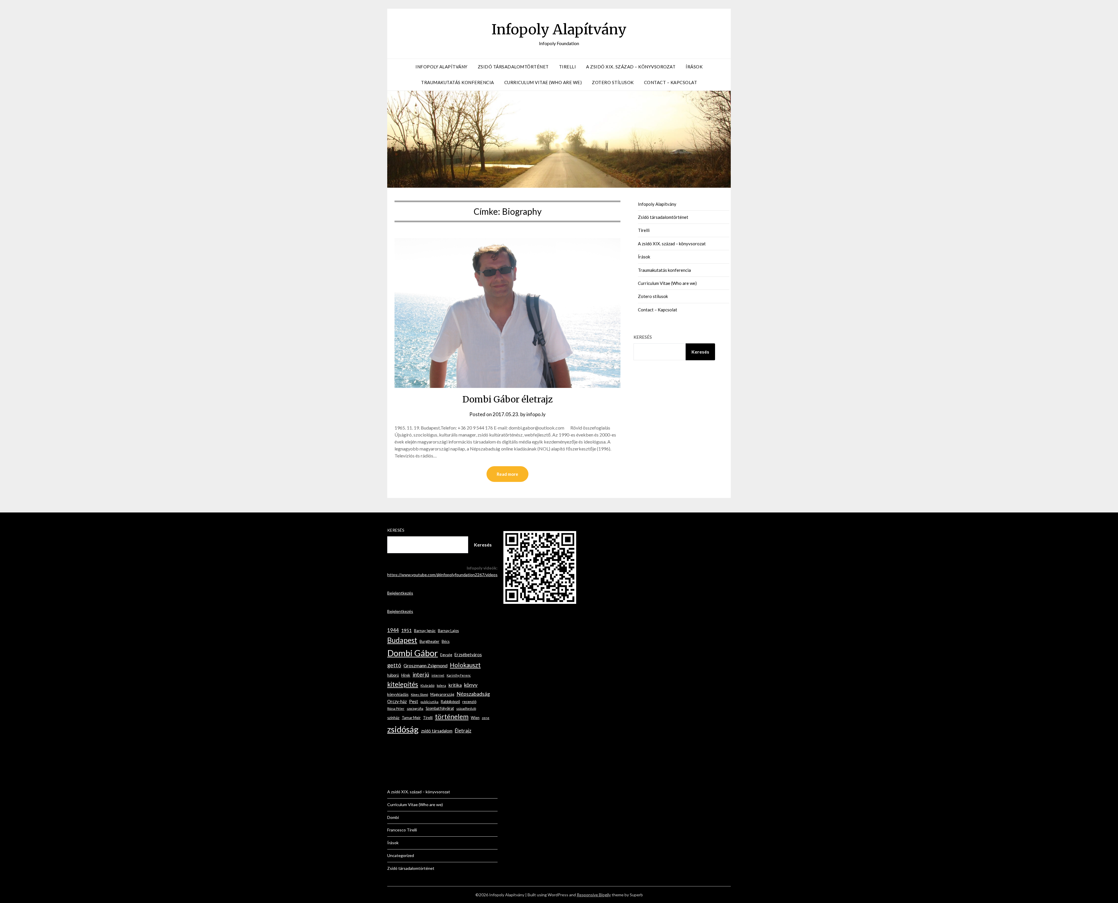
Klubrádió (427, 685)
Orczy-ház (397, 701)
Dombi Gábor (412, 653)
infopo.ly (536, 414)
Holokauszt (465, 664)
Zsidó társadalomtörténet (513, 66)
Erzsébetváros (468, 654)
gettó (394, 665)
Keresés (643, 337)
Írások (694, 66)
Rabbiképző (450, 701)
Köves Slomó (419, 694)
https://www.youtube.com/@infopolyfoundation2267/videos (442, 574)
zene (485, 718)
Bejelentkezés (400, 592)
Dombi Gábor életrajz (507, 399)
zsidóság (403, 729)
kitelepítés (402, 684)
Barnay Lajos (448, 630)
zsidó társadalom (436, 730)
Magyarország (442, 694)
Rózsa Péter (395, 708)
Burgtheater (429, 641)
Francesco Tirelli (402, 829)
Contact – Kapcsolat (670, 82)
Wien (475, 717)
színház (393, 717)
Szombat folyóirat (440, 708)
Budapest (402, 640)
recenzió (469, 701)
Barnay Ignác (425, 630)
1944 (393, 630)
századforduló (466, 708)
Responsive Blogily (594, 894)
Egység (446, 654)
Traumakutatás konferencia (457, 82)
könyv (470, 685)
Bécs (446, 641)
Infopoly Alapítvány (559, 29)
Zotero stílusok (613, 82)
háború (393, 675)
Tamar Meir (411, 717)
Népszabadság (473, 694)
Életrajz (463, 731)
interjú (421, 674)
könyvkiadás (397, 694)
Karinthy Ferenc (459, 675)
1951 (406, 630)
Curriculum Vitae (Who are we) (543, 82)
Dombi (393, 817)
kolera (441, 685)
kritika (455, 685)
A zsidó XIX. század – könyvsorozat (630, 66)
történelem (451, 717)
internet (437, 675)
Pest (413, 701)
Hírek (405, 675)
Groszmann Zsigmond (425, 665)
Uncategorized (400, 855)
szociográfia (415, 708)
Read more (507, 474)
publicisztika (429, 702)
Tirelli (567, 66)
